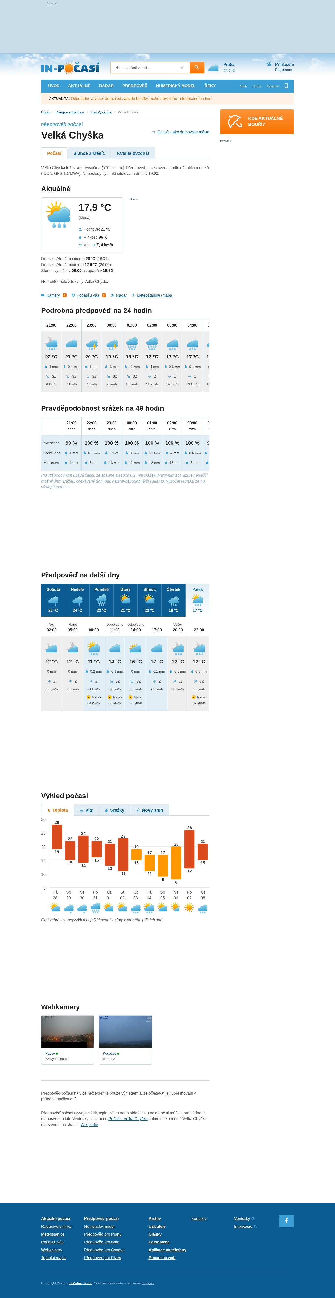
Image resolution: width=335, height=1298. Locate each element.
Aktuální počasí (55, 1218)
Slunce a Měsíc (89, 153)
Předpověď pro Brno (101, 1242)
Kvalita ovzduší (133, 153)
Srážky (117, 810)
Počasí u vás (88, 295)
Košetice (109, 1053)
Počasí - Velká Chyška (128, 1119)
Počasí (54, 153)
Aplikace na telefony (167, 1250)
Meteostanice (148, 295)
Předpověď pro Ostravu (104, 1250)
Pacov (50, 1053)
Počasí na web (162, 1258)
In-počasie (243, 1226)
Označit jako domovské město (183, 132)
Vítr (89, 810)
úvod (54, 86)
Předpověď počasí (70, 112)
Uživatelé (157, 1226)
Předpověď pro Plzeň (102, 1258)
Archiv (257, 86)
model (176, 86)
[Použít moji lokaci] (182, 68)
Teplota (60, 810)
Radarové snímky (56, 1226)
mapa (167, 295)
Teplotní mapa (53, 1258)
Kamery (53, 295)
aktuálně (79, 86)
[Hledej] (197, 67)
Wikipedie (89, 1125)
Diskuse (273, 86)
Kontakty (198, 1218)
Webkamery (51, 1250)
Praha (228, 64)
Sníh (243, 86)
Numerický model (99, 1226)
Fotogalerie (159, 1242)
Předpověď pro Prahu (103, 1234)
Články (155, 1234)
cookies (148, 1283)
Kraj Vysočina (100, 112)
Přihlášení (284, 64)
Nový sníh (152, 810)
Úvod (45, 112)
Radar (121, 295)
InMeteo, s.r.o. (80, 1283)
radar (106, 86)
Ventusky (242, 1218)
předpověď (135, 86)
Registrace (283, 69)
